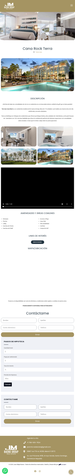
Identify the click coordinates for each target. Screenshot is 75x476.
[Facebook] (35, 471)
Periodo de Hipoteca (10, 375)
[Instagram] (40, 471)
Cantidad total (8, 348)
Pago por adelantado (10, 357)
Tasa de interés (8, 366)
